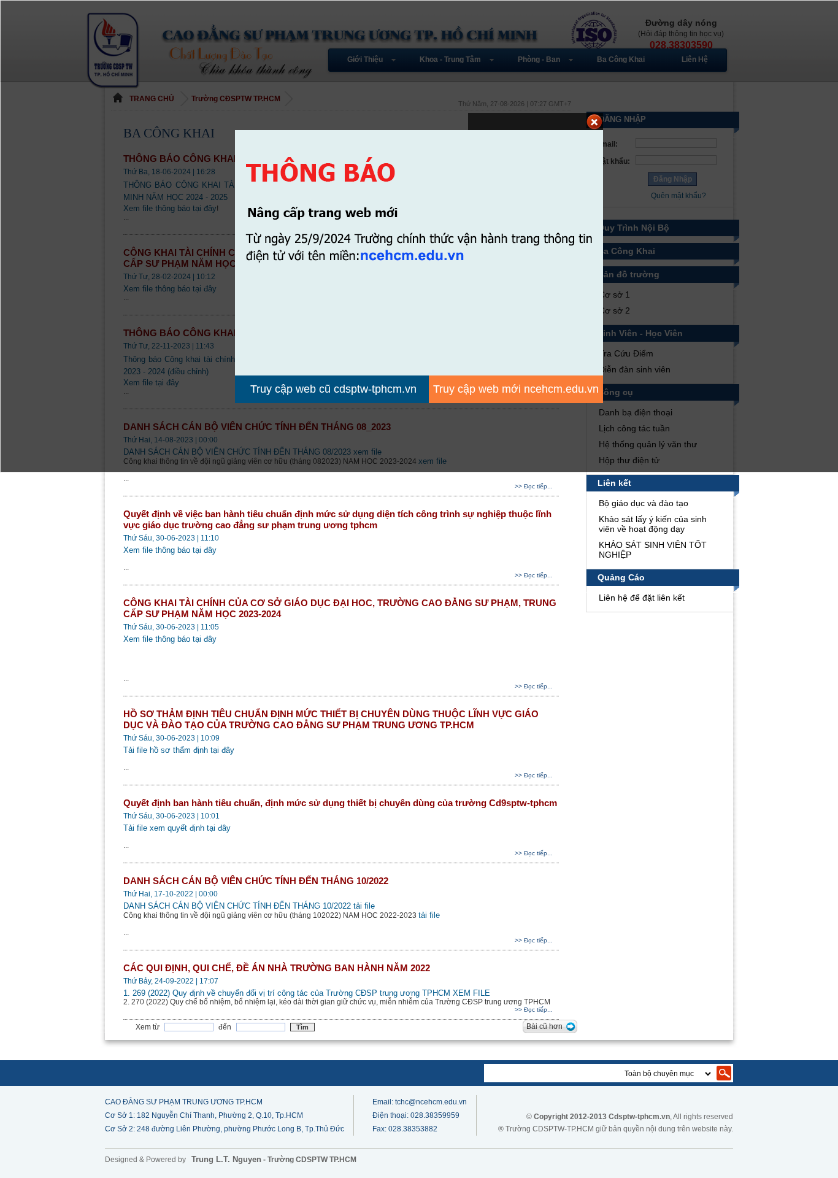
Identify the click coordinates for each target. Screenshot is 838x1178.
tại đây (205, 550)
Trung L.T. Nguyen (226, 1159)
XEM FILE (471, 993)
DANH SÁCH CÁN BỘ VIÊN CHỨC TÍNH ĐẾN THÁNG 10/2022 (255, 881)
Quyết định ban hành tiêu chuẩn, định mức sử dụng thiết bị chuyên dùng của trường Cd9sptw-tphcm (340, 803)
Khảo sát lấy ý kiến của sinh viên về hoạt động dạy (653, 524)
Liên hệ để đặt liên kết (642, 597)
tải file (364, 905)
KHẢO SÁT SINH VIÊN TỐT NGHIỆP (653, 550)
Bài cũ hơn (544, 1026)
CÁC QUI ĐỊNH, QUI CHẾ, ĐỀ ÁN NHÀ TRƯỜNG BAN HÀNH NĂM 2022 (276, 968)
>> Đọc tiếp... (534, 486)
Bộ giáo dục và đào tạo (643, 503)
